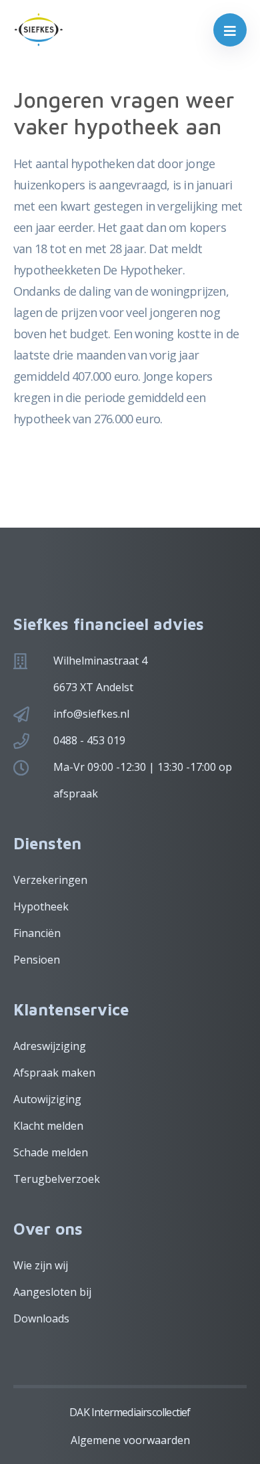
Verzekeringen (50, 880)
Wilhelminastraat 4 (100, 660)
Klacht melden (48, 1125)
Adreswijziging (49, 1046)
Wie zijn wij (40, 1265)
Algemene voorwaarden (130, 1440)
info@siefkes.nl (91, 713)
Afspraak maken (54, 1072)
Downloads (41, 1318)
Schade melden (50, 1152)
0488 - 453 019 (89, 740)
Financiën (37, 933)
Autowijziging (47, 1099)
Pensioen (36, 959)
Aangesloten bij (52, 1292)
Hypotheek (41, 906)
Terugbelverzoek (56, 1179)
